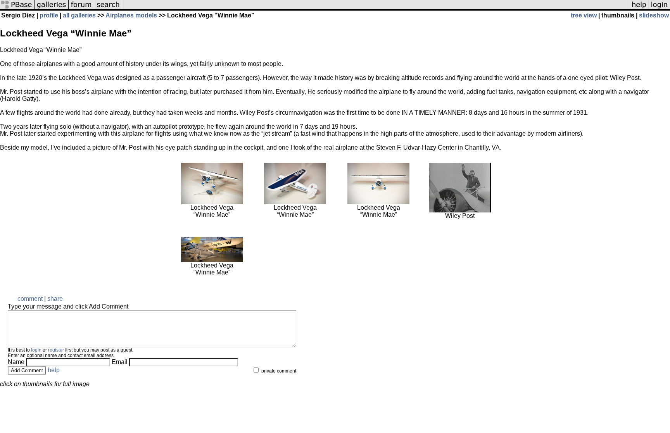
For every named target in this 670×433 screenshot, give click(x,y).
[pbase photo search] (108, 8)
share (55, 298)
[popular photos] (375, 8)
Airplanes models (132, 15)
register (56, 350)
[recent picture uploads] (52, 8)
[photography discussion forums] (81, 8)
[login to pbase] (659, 8)
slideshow (654, 15)
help (54, 370)
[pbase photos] (17, 8)
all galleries (79, 15)
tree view (584, 15)
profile (49, 15)
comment (30, 298)
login (36, 350)
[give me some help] (639, 8)
